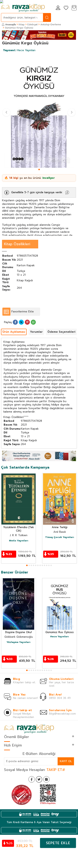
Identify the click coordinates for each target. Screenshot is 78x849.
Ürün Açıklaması (13, 332)
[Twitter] (39, 779)
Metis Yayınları (18, 540)
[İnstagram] (46, 779)
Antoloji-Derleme (50, 24)
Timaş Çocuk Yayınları (59, 537)
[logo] (23, 8)
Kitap (22, 24)
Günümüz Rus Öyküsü (59, 632)
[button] (39, 169)
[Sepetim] (74, 8)
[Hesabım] (58, 8)
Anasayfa (10, 24)
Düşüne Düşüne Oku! (18, 632)
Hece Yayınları (19, 50)
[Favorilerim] (66, 8)
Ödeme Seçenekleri (61, 332)
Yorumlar (36, 332)
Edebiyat (32, 24)
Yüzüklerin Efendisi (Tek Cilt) (18, 529)
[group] (39, 110)
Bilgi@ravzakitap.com (62, 714)
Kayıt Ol (66, 761)
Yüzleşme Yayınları (18, 642)
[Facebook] (31, 779)
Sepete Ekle (58, 843)
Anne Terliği (59, 527)
